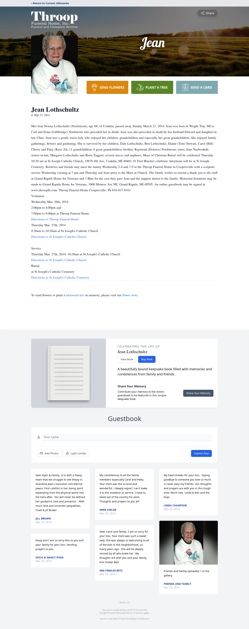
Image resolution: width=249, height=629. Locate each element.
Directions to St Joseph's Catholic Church (58, 236)
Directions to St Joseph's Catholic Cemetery (60, 277)
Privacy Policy (114, 612)
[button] (188, 543)
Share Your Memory (198, 393)
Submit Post (201, 453)
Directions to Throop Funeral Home (55, 219)
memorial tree (75, 295)
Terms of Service (134, 612)
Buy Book (146, 359)
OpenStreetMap (128, 618)
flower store (130, 295)
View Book (127, 359)
